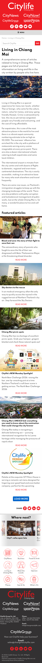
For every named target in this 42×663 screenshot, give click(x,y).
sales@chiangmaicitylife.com (21, 641)
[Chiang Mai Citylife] (21, 7)
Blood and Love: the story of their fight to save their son (21, 238)
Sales (30, 620)
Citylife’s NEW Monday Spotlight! (21, 372)
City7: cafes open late (21, 532)
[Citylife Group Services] (10, 21)
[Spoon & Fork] (31, 21)
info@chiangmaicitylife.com (31, 625)
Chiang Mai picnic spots (21, 327)
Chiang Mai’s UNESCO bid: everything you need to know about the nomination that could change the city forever (21, 421)
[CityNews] (10, 16)
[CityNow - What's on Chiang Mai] (31, 16)
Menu (22, 32)
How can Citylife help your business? (21, 636)
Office (31, 618)
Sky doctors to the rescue (21, 284)
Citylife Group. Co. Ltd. (15, 655)
